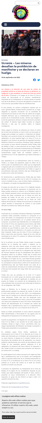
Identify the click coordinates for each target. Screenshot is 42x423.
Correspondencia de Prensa (19, 387)
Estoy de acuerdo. (8, 417)
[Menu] (5, 24)
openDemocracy (24, 383)
